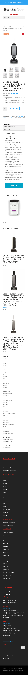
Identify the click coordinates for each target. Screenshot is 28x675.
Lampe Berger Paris (7, 441)
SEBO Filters (6, 418)
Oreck (7, 25)
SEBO (4, 378)
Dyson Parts (6, 395)
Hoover (4, 365)
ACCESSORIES (7, 529)
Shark (4, 381)
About (4, 653)
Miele (4, 370)
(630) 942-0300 (6, 608)
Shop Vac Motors (7, 429)
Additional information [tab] (10, 126)
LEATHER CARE (7, 588)
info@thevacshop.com (8, 641)
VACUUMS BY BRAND (10, 474)
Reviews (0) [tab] (7, 129)
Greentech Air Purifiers (8, 439)
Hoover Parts (6, 398)
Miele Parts (5, 406)
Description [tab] (7, 124)
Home (4, 25)
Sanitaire (5, 376)
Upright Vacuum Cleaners (9, 118)
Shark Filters (6, 422)
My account (6, 658)
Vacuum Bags (6, 431)
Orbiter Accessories (7, 409)
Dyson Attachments (7, 393)
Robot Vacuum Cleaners (9, 465)
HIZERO (4, 363)
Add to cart (14, 108)
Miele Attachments (7, 400)
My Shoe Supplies (7, 447)
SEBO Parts (5, 420)
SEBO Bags (5, 415)
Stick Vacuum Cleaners (9, 467)
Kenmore (5, 367)
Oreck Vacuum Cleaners (15, 25)
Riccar (4, 374)
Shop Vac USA (6, 383)
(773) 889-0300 (9, 2)
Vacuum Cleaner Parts (8, 433)
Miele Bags (5, 402)
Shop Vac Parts (6, 426)
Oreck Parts (5, 411)
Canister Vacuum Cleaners (9, 462)
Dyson (4, 361)
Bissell (4, 358)
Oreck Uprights (20, 116)
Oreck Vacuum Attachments (9, 413)
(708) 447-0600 (6, 623)
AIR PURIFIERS (7, 519)
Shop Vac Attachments (8, 424)
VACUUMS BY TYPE (9, 459)
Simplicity (5, 385)
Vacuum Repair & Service (9, 656)
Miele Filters (5, 404)
